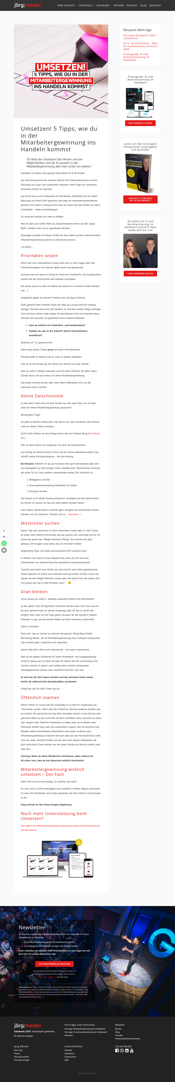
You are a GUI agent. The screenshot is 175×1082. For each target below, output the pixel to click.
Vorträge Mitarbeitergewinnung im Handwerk (85, 1028)
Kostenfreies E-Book (140, 123)
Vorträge (85, 5)
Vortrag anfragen (22, 1060)
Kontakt (155, 5)
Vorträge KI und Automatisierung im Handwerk (86, 1032)
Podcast (132, 5)
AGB (66, 1060)
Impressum (70, 1053)
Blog (143, 5)
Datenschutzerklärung (48, 977)
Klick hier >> (75, 514)
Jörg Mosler (66, 5)
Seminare (103, 5)
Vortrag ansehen (21, 1056)
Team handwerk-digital (140, 273)
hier (41, 997)
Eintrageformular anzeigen (54, 964)
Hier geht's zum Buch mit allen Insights (140, 199)
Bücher (119, 5)
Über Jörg (18, 1050)
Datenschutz (70, 1056)
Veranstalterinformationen (127, 1038)
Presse (17, 1053)
